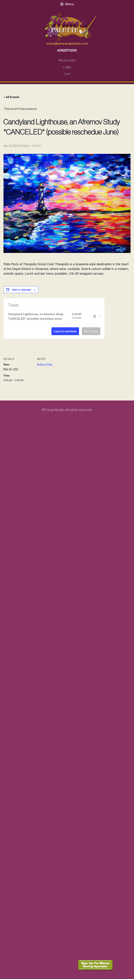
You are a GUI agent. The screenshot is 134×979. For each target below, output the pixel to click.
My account (67, 60)
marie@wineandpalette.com (67, 43)
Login (67, 67)
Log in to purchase (65, 331)
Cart (67, 73)
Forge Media (54, 409)
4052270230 (67, 50)
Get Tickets (91, 331)
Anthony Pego (45, 364)
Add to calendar (21, 289)
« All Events (11, 97)
